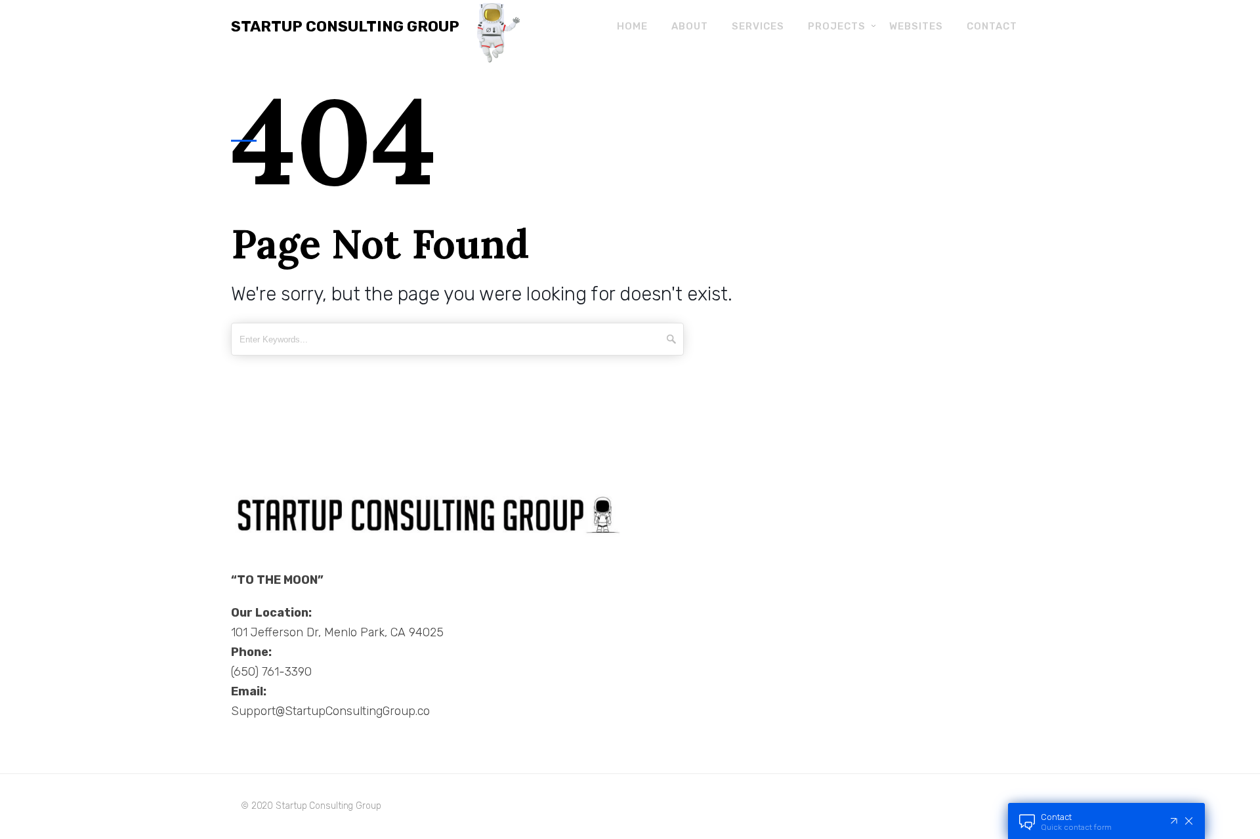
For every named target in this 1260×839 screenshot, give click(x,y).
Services (758, 26)
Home (632, 26)
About (689, 26)
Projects (837, 26)
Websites (916, 26)
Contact (992, 26)
